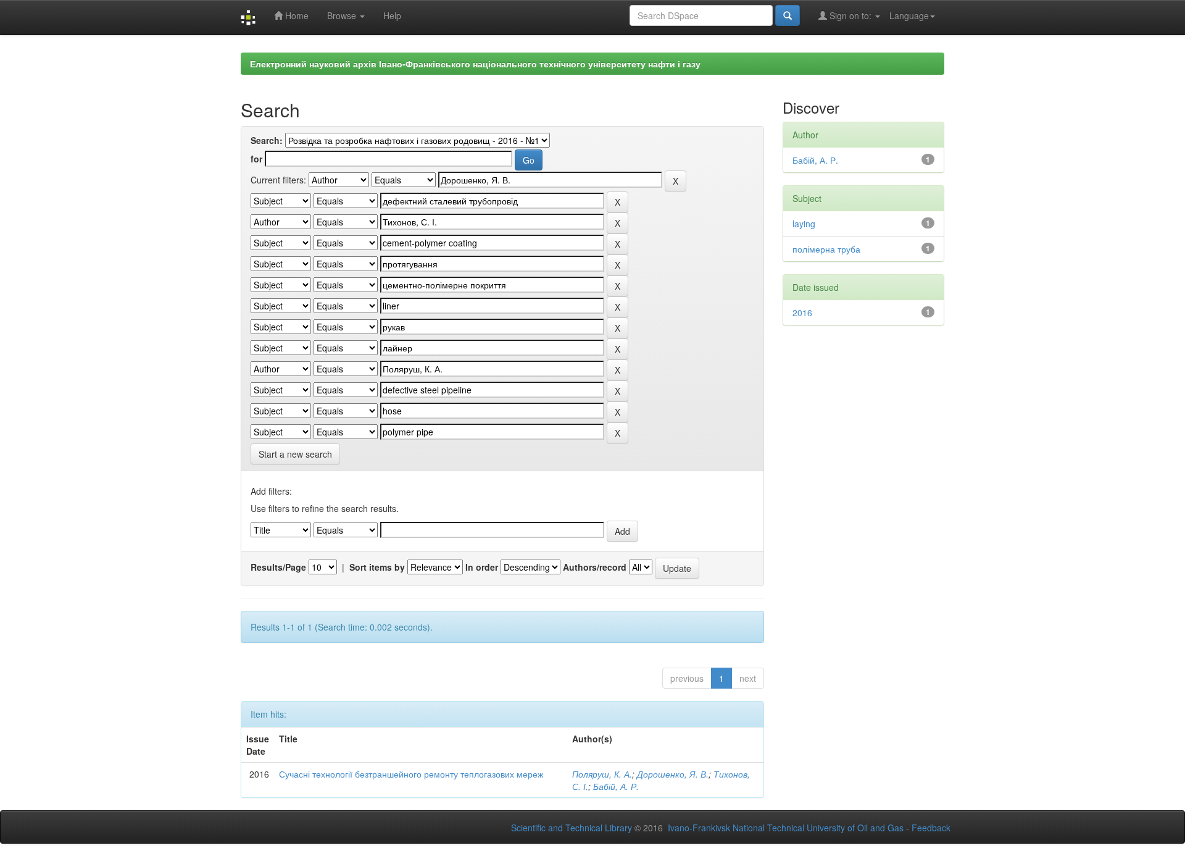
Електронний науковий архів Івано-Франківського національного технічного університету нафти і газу (475, 63)
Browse (343, 15)
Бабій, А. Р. (616, 786)
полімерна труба (826, 249)
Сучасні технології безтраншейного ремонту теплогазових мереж (411, 774)
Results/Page (278, 567)
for (256, 159)
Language (909, 15)
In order (481, 567)
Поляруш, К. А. (602, 774)
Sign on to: (850, 15)
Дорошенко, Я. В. (673, 774)
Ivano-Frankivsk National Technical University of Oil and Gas (786, 827)
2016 (802, 312)
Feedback (931, 827)
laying (803, 223)
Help (392, 15)
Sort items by (377, 567)
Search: (267, 140)
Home (296, 15)
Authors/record (594, 567)
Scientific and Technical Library (571, 827)
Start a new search (295, 454)
